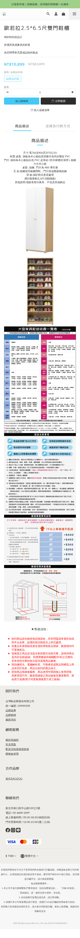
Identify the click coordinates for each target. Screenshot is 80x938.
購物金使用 (12, 753)
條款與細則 (12, 739)
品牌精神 (11, 715)
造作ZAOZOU (14, 778)
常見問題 (11, 744)
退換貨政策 (22, 749)
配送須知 (11, 749)
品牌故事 (11, 710)
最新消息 (11, 719)
